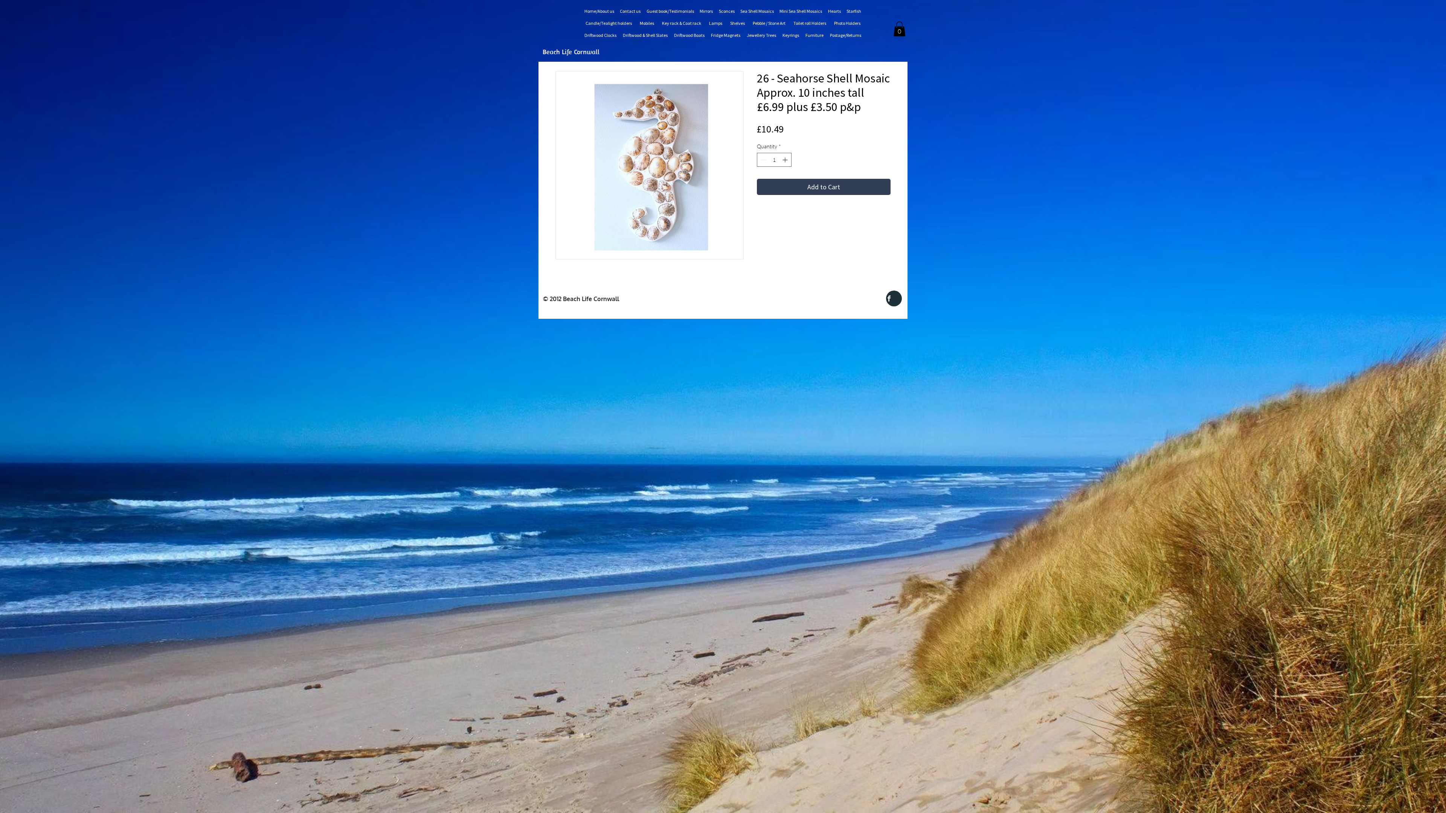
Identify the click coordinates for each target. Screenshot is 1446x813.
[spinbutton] (774, 159)
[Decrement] (762, 159)
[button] (899, 28)
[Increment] (785, 159)
